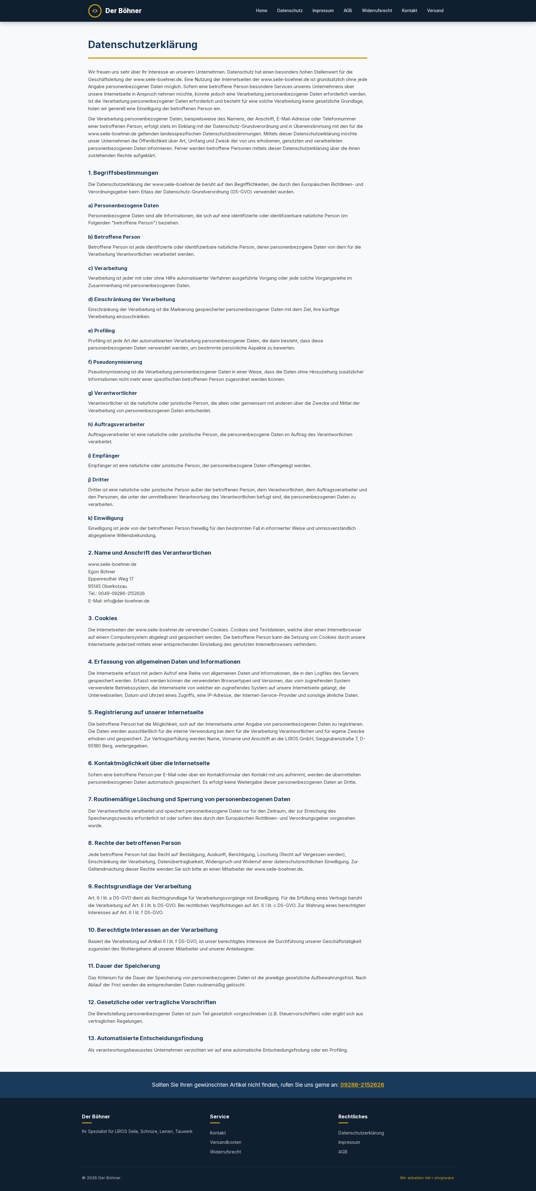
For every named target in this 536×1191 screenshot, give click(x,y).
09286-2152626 (362, 1084)
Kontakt (409, 10)
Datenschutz (290, 10)
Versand (435, 10)
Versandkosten (225, 1142)
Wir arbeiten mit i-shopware (427, 1177)
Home (261, 10)
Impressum (323, 10)
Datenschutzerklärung (361, 1132)
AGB (348, 10)
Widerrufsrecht (377, 10)
